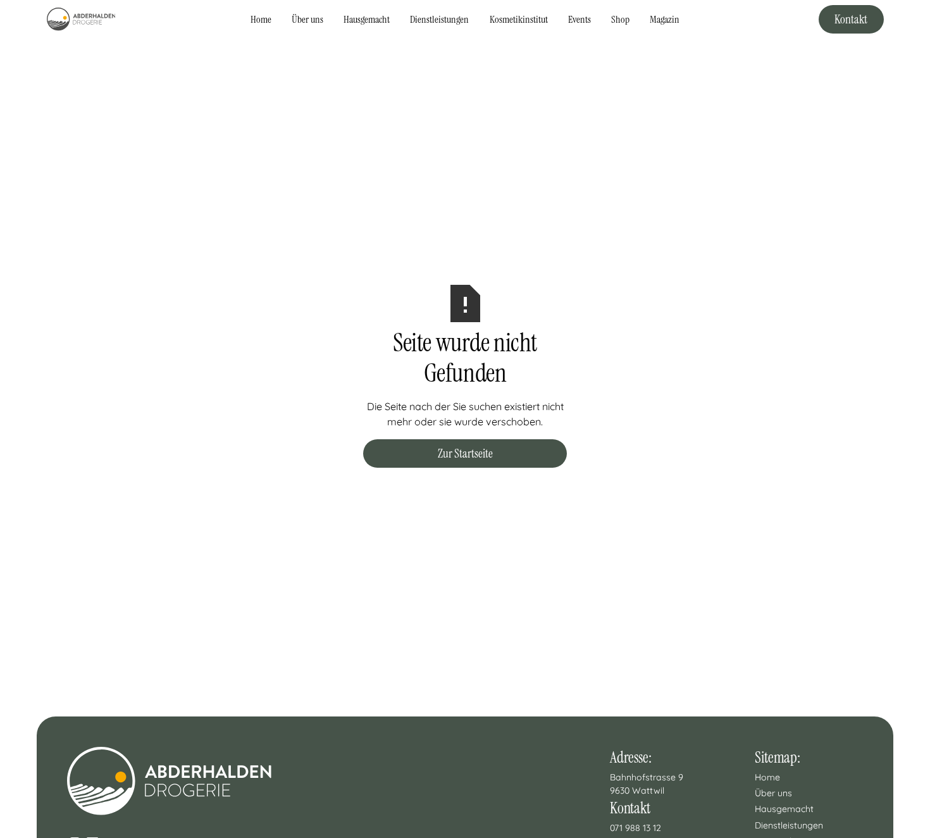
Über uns (307, 19)
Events (579, 19)
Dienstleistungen (439, 19)
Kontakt (850, 19)
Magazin (664, 19)
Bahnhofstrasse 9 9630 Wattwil (648, 784)
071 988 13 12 (635, 828)
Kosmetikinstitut (519, 19)
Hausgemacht (367, 19)
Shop (620, 19)
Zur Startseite (465, 453)
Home (261, 19)
